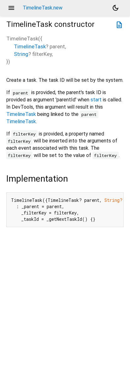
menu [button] (11, 8)
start (96, 100)
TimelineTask (30, 46)
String (21, 54)
